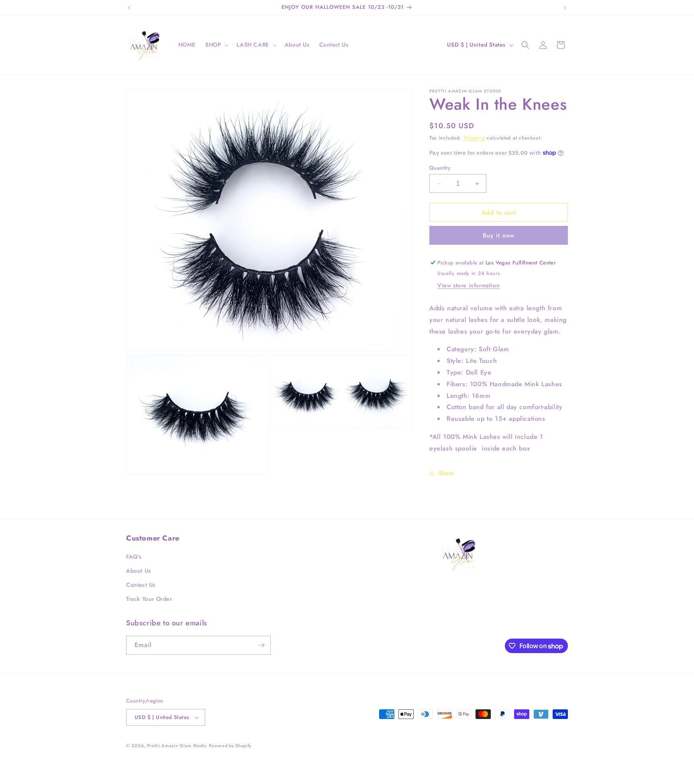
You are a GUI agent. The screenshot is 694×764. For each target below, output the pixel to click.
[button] (216, 44)
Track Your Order (149, 599)
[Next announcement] (565, 7)
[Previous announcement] (129, 7)
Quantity (439, 168)
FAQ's (134, 557)
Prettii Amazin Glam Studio (177, 745)
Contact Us (140, 585)
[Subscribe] (261, 645)
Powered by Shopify (230, 745)
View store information (468, 285)
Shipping (474, 137)
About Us (138, 571)
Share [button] (446, 473)
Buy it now (498, 235)
